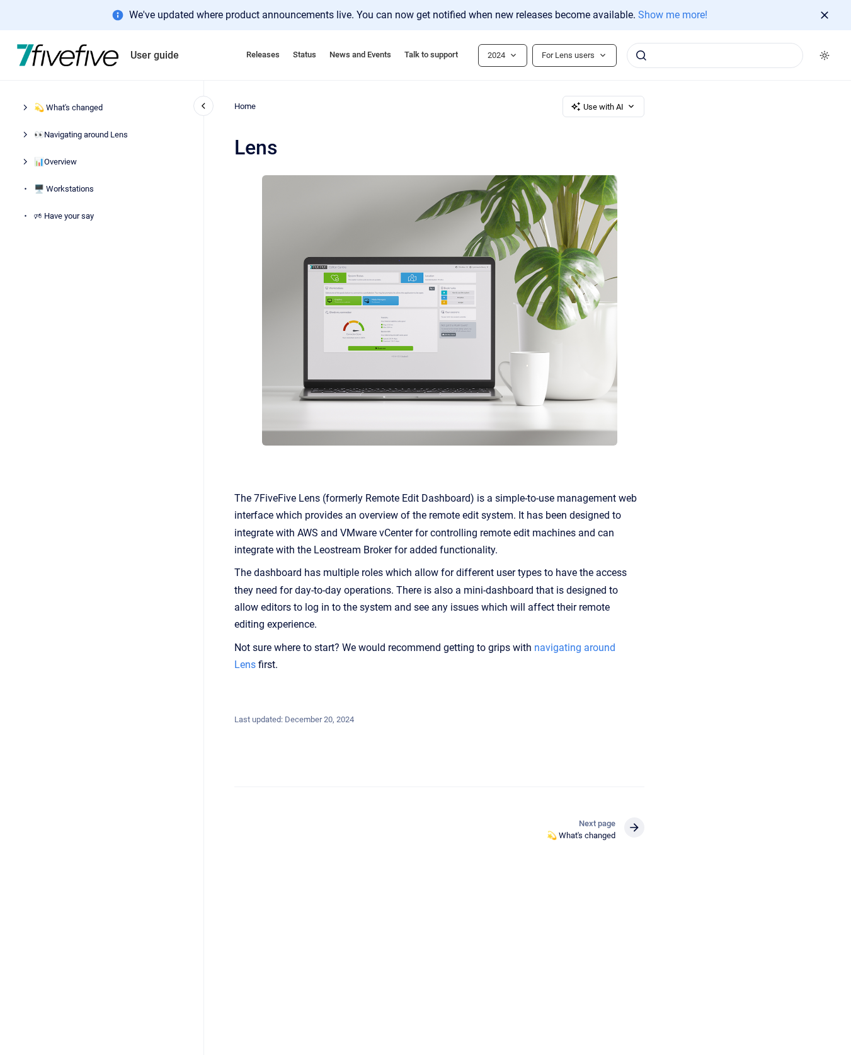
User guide (154, 55)
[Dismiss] (824, 15)
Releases (263, 54)
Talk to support (431, 54)
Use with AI (603, 107)
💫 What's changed (68, 108)
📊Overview (55, 162)
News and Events (360, 54)
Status (304, 54)
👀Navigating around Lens (81, 135)
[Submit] (641, 55)
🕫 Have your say (64, 216)
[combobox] (714, 55)
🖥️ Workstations (64, 189)
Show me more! (672, 15)
